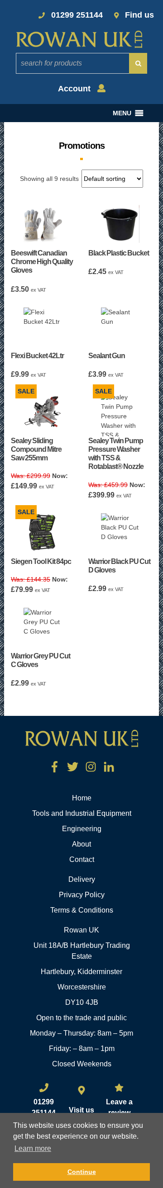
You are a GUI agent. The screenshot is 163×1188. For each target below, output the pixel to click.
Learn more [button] (32, 1148)
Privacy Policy (82, 895)
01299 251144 (77, 14)
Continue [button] (81, 1171)
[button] (122, 113)
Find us (139, 14)
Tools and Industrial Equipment (81, 813)
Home (81, 798)
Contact (81, 859)
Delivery (81, 879)
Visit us (81, 1110)
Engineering (81, 829)
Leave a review (119, 1107)
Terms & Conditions (81, 910)
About (81, 844)
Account (75, 88)
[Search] (138, 63)
